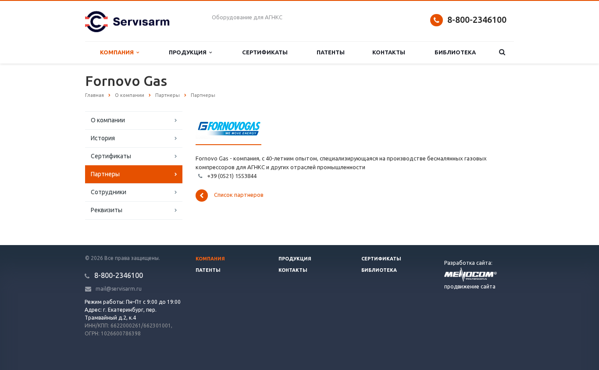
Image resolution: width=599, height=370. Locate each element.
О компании (108, 120)
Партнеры (105, 174)
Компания (118, 52)
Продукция (189, 52)
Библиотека (455, 52)
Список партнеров (239, 195)
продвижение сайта (470, 286)
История (103, 138)
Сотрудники (108, 192)
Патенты (331, 52)
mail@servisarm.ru (119, 289)
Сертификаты (265, 52)
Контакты (388, 52)
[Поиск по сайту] (502, 52)
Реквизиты (106, 209)
